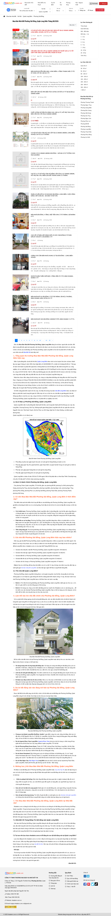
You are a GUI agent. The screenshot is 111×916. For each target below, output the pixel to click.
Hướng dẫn (52, 872)
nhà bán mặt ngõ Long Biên (68, 795)
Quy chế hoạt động (72, 878)
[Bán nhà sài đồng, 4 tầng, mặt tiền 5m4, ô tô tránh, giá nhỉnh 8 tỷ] (21, 221)
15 (49, 340)
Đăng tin (104, 3)
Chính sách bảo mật (72, 884)
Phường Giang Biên (86, 107)
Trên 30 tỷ (83, 55)
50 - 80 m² (83, 71)
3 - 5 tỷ (83, 42)
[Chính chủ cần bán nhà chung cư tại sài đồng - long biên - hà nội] (21, 262)
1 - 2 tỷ (83, 36)
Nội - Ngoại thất (79, 3)
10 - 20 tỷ (83, 50)
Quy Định (68, 872)
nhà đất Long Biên (60, 390)
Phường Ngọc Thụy (86, 105)
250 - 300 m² (84, 84)
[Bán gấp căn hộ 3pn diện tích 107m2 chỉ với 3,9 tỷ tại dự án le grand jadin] (21, 98)
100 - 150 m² (84, 76)
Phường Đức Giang (86, 110)
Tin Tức (61, 3)
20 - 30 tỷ (83, 53)
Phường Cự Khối (85, 137)
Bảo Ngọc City (33, 760)
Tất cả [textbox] (58, 10)
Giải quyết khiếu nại (72, 881)
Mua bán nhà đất (29, 3)
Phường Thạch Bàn (86, 132)
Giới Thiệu (70, 875)
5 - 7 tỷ (83, 44)
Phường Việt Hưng (86, 113)
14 (46, 340)
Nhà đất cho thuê (42, 3)
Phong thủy (68, 3)
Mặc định (72, 25)
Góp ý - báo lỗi (71, 886)
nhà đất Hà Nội (38, 844)
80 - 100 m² (84, 73)
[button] (91, 3)
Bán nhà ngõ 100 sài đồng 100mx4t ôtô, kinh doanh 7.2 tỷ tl (52, 319)
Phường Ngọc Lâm (86, 118)
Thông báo (53, 883)
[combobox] (26, 10)
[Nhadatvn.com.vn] (12, 4)
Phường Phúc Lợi (85, 121)
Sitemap (52, 888)
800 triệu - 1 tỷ (85, 34)
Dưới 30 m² (84, 65)
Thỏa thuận (84, 26)
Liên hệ (52, 886)
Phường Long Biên (86, 129)
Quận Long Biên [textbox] (43, 11)
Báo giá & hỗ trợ (55, 880)
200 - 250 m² (84, 82)
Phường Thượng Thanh (87, 102)
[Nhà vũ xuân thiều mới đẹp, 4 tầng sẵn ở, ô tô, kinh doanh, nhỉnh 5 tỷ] (21, 283)
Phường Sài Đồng (86, 126)
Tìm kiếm (100, 9)
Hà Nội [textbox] (43, 8)
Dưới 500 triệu (85, 28)
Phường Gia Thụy (86, 115)
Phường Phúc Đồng (86, 134)
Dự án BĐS (53, 3)
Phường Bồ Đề (85, 123)
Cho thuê (13, 10)
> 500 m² (83, 90)
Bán (8, 10)
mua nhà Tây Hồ (59, 769)
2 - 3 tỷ (83, 39)
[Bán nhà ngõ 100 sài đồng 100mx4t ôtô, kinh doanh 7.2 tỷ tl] (21, 325)
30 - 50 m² (83, 68)
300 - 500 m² (84, 87)
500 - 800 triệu (85, 31)
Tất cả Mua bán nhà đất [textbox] (26, 10)
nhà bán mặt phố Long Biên (28, 567)
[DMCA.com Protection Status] (10, 907)
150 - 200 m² (84, 79)
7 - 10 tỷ (83, 47)
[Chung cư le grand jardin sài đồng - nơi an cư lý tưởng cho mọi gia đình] (21, 160)
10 (40, 340)
